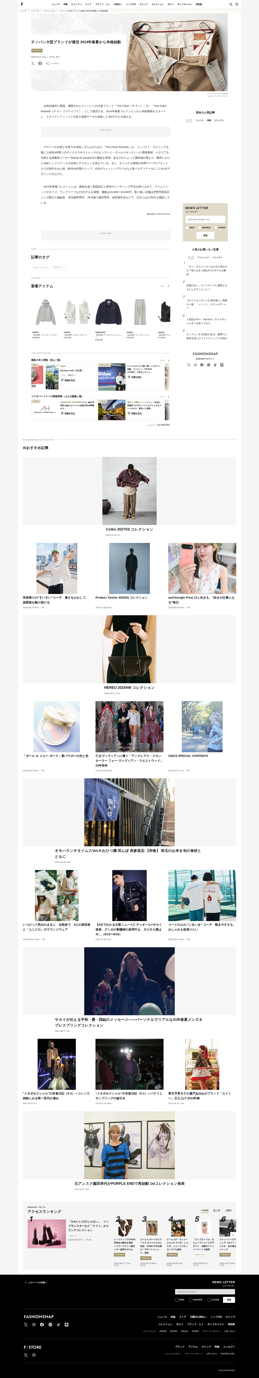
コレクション (157, 4)
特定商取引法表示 (228, 1354)
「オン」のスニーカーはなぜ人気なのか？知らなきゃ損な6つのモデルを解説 (206, 270)
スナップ (143, 4)
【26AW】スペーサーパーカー (44, 335)
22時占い (118, 4)
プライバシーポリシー (212, 1331)
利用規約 (195, 1331)
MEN (191, 227)
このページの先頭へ (37, 1282)
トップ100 (131, 4)
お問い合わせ (229, 1331)
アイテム (193, 1346)
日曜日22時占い (198, 1317)
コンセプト (229, 1346)
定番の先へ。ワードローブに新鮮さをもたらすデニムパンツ (206, 287)
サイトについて (149, 1331)
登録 (205, 235)
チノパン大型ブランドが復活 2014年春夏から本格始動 (84, 11)
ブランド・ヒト (102, 4)
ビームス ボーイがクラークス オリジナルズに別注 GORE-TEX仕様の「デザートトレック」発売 (151, 1246)
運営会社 (184, 1331)
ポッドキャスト (184, 4)
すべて (189, 120)
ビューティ (76, 4)
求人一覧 (55, 360)
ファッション (49, 11)
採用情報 (163, 1331)
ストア (88, 4)
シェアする (54, 63)
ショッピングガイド (173, 1354)
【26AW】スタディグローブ (75, 335)
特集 (66, 4)
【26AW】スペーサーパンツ (138, 335)
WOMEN (206, 227)
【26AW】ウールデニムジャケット (108, 336)
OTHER (221, 227)
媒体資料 (173, 1331)
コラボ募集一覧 (73, 396)
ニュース (56, 4)
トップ (23, 11)
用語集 (199, 4)
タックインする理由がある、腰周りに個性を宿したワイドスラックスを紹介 (206, 336)
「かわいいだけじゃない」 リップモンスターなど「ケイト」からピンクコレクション (88, 1226)
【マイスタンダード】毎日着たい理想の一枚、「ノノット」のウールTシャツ (206, 304)
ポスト (171, 4)
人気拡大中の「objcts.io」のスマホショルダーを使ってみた (206, 321)
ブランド (180, 1346)
